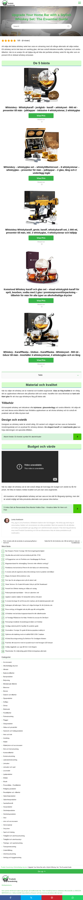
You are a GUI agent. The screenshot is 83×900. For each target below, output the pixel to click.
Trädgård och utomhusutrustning (14, 836)
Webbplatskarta (7, 885)
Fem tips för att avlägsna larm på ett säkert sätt (20, 580)
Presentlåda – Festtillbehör (12, 785)
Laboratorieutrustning (10, 760)
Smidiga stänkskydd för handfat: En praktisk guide (21, 626)
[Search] (68, 26)
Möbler (5, 778)
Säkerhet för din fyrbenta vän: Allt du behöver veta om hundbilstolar (62, 542)
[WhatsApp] (72, 897)
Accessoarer (7, 662)
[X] (31, 897)
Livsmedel (6, 771)
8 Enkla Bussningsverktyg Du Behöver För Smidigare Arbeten (25, 638)
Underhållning (7, 850)
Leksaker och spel (9, 767)
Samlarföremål (8, 803)
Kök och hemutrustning (11, 749)
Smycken (6, 828)
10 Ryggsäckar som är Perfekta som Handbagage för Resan (25, 559)
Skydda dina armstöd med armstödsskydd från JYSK (23, 555)
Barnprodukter (8, 676)
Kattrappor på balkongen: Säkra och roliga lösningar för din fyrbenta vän (28, 605)
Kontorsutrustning (9, 756)
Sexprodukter (7, 807)
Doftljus (5, 702)
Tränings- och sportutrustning (12, 843)
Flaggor (5, 720)
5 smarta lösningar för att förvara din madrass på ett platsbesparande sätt (29, 601)
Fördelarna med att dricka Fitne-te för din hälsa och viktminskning (26, 567)
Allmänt (5, 669)
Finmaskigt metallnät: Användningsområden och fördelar (23, 622)
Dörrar (5, 705)
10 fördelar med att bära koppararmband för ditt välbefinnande (25, 613)
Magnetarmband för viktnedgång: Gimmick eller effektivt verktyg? (26, 563)
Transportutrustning (9, 846)
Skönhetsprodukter (9, 814)
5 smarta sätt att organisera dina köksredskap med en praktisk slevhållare (29, 572)
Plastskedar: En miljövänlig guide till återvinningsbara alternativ (25, 651)
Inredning (6, 738)
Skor (4, 818)
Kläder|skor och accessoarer (12, 745)
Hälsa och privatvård (10, 727)
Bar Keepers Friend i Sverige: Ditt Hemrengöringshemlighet (24, 551)
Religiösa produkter (9, 789)
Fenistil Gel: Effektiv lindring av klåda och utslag (21, 588)
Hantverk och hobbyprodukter (13, 731)
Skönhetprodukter (9, 810)
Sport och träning (8, 832)
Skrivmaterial (7, 825)
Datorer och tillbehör (9, 695)
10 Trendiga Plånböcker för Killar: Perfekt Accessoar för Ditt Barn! (26, 617)
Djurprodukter (7, 698)
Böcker (5, 691)
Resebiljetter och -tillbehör (11, 792)
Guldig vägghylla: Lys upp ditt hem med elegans (21, 647)
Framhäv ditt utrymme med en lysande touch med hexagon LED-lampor (29, 643)
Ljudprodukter (7, 774)
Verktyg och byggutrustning (12, 857)
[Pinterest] (52, 897)
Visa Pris (41, 116)
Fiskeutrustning (8, 716)
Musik (5, 781)
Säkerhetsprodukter (9, 799)
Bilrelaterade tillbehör (10, 684)
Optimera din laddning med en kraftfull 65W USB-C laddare (24, 634)
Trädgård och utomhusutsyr (12, 839)
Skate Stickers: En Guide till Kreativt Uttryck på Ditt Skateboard (26, 584)
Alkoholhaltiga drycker (10, 666)
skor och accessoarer (10, 821)
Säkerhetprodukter (9, 796)
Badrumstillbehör (8, 673)
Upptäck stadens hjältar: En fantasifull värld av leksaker (23, 597)
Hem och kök (7, 734)
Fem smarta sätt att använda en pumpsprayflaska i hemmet (20, 542)
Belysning (6, 680)
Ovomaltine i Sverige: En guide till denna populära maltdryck (25, 630)
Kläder (5, 742)
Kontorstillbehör (8, 752)
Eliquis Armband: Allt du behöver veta (17, 576)
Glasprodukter (8, 723)
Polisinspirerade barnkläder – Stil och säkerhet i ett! (22, 592)
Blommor (6, 687)
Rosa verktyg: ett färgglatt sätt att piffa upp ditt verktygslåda (24, 609)
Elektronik (6, 709)
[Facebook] (10, 897)
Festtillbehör (7, 713)
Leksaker (6, 763)
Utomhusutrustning (9, 854)
